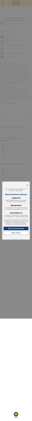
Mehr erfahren (16, 233)
